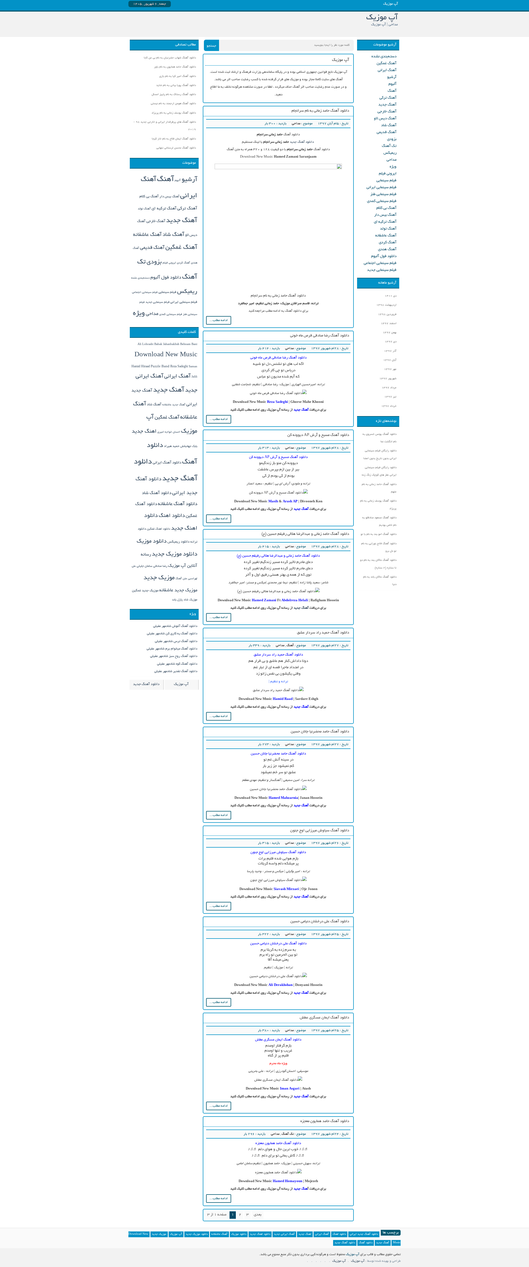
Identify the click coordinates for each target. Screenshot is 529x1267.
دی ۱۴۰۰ (390, 296)
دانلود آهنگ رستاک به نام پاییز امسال (174, 94)
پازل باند (177, 600)
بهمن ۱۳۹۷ (389, 332)
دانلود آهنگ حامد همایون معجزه (324, 1121)
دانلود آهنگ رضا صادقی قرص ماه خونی (319, 336)
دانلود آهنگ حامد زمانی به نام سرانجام (320, 111)
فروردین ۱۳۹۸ (387, 314)
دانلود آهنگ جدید (302, 142)
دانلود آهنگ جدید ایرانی (364, 1234)
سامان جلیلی (144, 566)
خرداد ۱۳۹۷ (388, 406)
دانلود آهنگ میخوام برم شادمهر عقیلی (172, 649)
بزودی (391, 139)
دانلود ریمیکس (179, 542)
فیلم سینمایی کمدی (381, 201)
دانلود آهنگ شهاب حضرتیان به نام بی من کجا (170, 58)
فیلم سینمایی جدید (381, 270)
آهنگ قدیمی (386, 132)
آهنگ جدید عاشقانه (173, 404)
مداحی (296, 123)
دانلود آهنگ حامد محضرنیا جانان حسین (320, 732)
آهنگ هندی (387, 249)
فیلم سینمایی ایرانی (381, 187)
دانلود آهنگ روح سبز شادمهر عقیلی (173, 656)
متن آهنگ (181, 578)
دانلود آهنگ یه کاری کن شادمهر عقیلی (172, 633)
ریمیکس (390, 153)
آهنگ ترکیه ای (385, 222)
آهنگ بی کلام (386, 208)
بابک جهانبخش (188, 446)
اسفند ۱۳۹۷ (388, 323)
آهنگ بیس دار (385, 215)
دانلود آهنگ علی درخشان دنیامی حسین (319, 922)
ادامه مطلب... (218, 320)
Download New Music (165, 355)
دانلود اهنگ (172, 516)
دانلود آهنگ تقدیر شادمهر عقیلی (175, 671)
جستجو (211, 46)
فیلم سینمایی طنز (383, 194)
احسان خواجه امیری (168, 432)
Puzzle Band (160, 366)
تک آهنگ (288, 1134)
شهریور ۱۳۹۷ (387, 378)
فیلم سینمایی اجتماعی (380, 263)
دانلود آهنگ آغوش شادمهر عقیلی (175, 626)
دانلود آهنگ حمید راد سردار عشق (323, 633)
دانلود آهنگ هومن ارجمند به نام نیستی (173, 103)
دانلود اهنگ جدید (260, 1234)
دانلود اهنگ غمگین (158, 529)
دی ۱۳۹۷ (390, 341)
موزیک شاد (190, 600)
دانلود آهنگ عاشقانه (177, 504)
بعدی (257, 1215)
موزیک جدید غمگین (145, 590)
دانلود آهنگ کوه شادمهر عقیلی (177, 664)
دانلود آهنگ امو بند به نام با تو (378, 534)
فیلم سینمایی (386, 181)
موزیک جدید (159, 578)
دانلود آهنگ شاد (156, 493)
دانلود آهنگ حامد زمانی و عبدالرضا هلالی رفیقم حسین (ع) (305, 534)
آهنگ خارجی (386, 112)
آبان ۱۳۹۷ (389, 360)
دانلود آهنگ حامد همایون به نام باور (175, 67)
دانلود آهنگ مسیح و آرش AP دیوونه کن (318, 435)
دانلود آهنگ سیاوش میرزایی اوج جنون (319, 831)
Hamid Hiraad (140, 366)
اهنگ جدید (144, 432)
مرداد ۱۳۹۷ (389, 387)
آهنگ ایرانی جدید (284, 1234)
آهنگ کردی (387, 243)
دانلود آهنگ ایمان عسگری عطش (324, 1018)
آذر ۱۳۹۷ (390, 351)
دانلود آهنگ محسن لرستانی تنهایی (176, 148)
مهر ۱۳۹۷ (390, 369)
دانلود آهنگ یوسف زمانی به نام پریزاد (174, 113)
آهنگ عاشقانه (385, 236)
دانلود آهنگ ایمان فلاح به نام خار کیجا (174, 139)
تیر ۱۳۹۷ (390, 396)
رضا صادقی (160, 566)
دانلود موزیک (152, 541)
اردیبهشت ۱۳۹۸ (386, 305)
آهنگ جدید (301, 608)
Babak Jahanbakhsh (166, 344)
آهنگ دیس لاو (385, 119)
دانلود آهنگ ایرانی (167, 463)
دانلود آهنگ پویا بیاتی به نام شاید (176, 85)
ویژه (393, 167)
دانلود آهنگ (366, 1242)
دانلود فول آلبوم (383, 256)
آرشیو (391, 77)
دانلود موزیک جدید (174, 554)
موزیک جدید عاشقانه (178, 590)
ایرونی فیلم (387, 174)
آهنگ (290, 645)
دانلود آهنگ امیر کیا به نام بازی (177, 76)
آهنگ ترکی (387, 98)
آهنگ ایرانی (387, 70)
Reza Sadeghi (277, 402)
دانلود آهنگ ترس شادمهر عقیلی (176, 641)
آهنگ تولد (388, 229)
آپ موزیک (181, 684)
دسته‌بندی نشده (383, 57)
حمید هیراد (171, 446)
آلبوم (392, 84)
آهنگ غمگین (386, 63)
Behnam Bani (188, 344)
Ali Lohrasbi (145, 344)
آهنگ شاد (388, 125)
